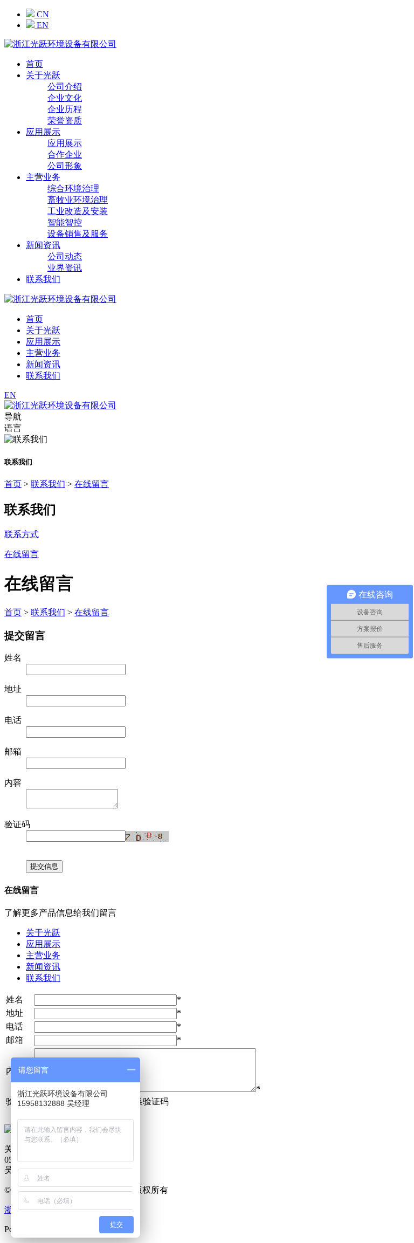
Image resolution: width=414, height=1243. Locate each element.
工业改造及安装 (77, 211)
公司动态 (64, 256)
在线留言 (91, 484)
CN (41, 14)
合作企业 (64, 154)
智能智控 (64, 222)
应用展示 (43, 131)
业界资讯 (64, 267)
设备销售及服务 (77, 233)
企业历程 (64, 109)
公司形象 (64, 165)
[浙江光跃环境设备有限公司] (60, 44)
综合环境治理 (73, 188)
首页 (34, 63)
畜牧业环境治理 (77, 199)
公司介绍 (64, 86)
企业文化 (64, 97)
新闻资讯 (43, 245)
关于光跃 (43, 75)
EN (41, 25)
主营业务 (43, 177)
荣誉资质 (64, 120)
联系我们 (43, 279)
